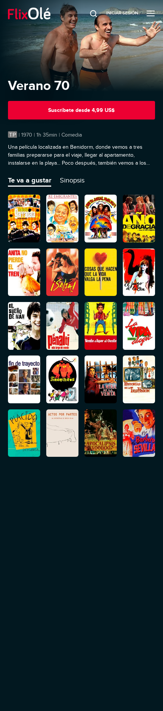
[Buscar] (88, 13)
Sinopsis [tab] (72, 180)
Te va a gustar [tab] (29, 180)
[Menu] (150, 13)
